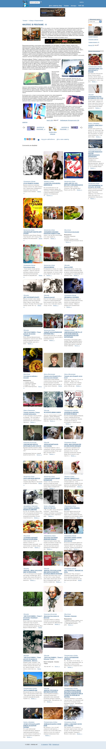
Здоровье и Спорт (49, 181)
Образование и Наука (70, 506)
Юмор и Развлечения (36, 20)
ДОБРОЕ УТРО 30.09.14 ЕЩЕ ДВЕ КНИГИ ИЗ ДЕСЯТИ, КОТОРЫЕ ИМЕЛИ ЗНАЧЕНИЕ (53, 572)
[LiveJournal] (36, 139)
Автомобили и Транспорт (31, 506)
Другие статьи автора (94, 51)
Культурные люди (29, 267)
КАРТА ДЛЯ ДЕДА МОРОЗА (32, 478)
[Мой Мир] (34, 139)
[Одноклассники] (32, 139)
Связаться (55, 744)
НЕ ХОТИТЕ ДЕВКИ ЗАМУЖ (52, 412)
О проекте (44, 744)
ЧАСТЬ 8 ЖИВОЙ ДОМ (30, 690)
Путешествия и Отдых (95, 66)
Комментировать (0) (94, 42)
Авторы (73, 6)
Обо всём (66, 265)
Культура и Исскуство (94, 150)
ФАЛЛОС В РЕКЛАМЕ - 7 (64, 128)
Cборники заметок (93, 39)
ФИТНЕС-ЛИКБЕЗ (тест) (71, 478)
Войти (82, 2)
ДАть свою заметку (63, 139)
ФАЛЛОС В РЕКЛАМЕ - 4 (41, 128)
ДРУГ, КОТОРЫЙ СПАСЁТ (31, 297)
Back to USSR (68, 267)
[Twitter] (25, 139)
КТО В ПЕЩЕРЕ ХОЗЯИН (31, 183)
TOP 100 (81, 6)
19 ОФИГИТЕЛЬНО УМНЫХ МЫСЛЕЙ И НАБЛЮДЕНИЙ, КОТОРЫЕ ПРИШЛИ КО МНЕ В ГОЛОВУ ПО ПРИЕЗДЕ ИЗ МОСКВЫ (73, 694)
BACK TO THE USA (50, 508)
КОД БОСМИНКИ (49, 267)
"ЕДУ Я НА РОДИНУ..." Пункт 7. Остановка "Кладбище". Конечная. (32, 617)
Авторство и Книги (69, 181)
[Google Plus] (27, 139)
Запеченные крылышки (71, 232)
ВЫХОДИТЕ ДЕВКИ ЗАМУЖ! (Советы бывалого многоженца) (73, 539)
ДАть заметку (53, 6)
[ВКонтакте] (30, 139)
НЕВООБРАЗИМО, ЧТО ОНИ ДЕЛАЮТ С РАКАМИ (95, 70)
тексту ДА (50, 120)
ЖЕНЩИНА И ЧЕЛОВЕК (71, 297)
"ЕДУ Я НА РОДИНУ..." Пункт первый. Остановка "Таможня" (32, 333)
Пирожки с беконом (70, 616)
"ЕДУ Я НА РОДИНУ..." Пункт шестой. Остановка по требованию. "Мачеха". (32, 659)
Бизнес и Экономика (93, 123)
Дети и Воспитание (49, 374)
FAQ (50, 744)
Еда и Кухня (67, 230)
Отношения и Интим (29, 181)
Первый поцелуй (49, 297)
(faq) (60, 6)
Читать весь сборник (53, 133)
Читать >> (49, 195)
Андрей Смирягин (93, 36)
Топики (66, 6)
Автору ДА (91, 45)
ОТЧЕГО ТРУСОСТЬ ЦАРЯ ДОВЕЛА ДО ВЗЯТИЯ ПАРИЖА (31, 725)
